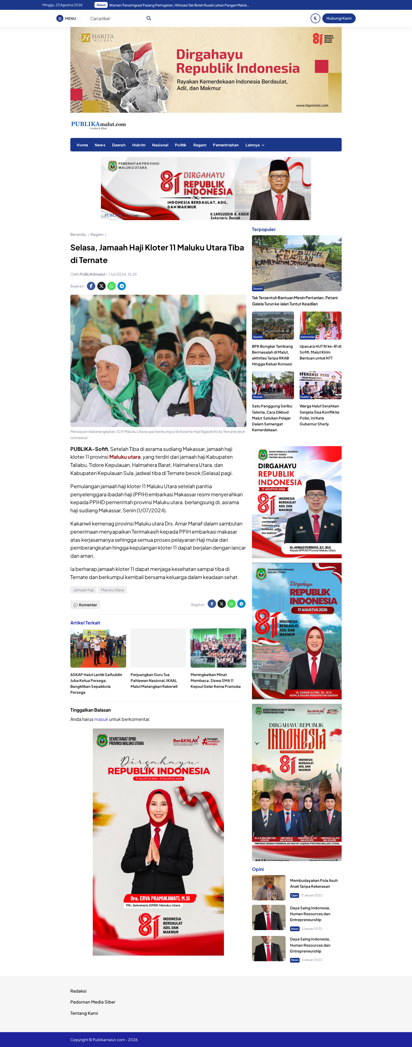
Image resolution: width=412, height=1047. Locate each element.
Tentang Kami (84, 1013)
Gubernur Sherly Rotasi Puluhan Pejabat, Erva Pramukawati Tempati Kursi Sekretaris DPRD (179, 5)
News (100, 144)
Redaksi (78, 990)
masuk (101, 719)
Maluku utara (124, 456)
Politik (180, 144)
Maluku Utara (112, 589)
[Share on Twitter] (101, 286)
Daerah (119, 144)
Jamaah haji (83, 589)
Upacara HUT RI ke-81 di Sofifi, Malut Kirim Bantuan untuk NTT (320, 352)
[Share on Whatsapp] (111, 286)
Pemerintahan (226, 144)
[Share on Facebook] (91, 286)
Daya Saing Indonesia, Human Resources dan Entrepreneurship (310, 913)
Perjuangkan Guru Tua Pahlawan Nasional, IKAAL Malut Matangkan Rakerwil (154, 680)
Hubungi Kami (339, 18)
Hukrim (138, 144)
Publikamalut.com (109, 1039)
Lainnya (253, 144)
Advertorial (307, 336)
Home (82, 144)
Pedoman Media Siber (92, 1001)
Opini (294, 895)
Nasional (160, 144)
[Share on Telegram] (121, 286)
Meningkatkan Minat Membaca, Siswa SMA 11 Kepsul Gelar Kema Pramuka (216, 680)
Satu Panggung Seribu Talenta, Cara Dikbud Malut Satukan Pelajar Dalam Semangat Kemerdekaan (272, 417)
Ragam (200, 144)
